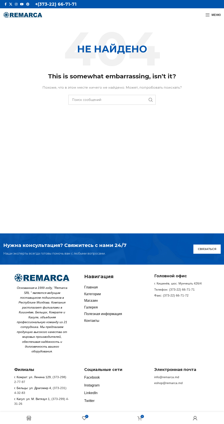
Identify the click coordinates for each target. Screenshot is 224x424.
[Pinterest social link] (28, 4)
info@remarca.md (166, 377)
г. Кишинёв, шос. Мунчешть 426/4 (178, 283)
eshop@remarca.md (168, 383)
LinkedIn (91, 393)
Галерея (91, 307)
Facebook (92, 377)
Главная (91, 287)
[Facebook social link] (5, 4)
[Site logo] (22, 15)
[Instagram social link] (16, 4)
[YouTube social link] (22, 4)
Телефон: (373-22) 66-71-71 (174, 289)
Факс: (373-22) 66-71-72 (171, 295)
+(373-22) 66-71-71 (56, 4)
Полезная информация (103, 314)
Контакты (91, 320)
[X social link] (11, 4)
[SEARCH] (151, 100)
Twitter (89, 401)
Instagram (92, 385)
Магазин (91, 300)
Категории (92, 294)
